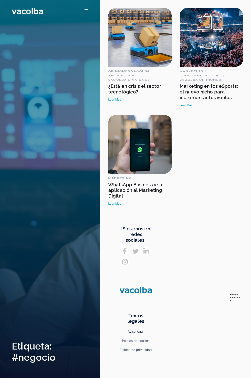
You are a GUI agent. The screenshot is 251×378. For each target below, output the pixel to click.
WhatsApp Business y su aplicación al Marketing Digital (135, 190)
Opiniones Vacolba (129, 71)
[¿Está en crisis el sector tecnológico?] (140, 37)
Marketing (191, 71)
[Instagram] (125, 261)
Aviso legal (136, 331)
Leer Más (114, 99)
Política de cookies (135, 341)
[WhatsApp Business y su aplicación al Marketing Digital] (140, 144)
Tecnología (121, 75)
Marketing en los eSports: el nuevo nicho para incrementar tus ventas (209, 91)
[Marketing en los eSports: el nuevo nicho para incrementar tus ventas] (211, 37)
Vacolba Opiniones (129, 79)
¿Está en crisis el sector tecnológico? (134, 89)
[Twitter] (135, 251)
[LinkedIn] (146, 251)
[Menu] (86, 11)
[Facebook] (125, 251)
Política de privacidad (136, 350)
